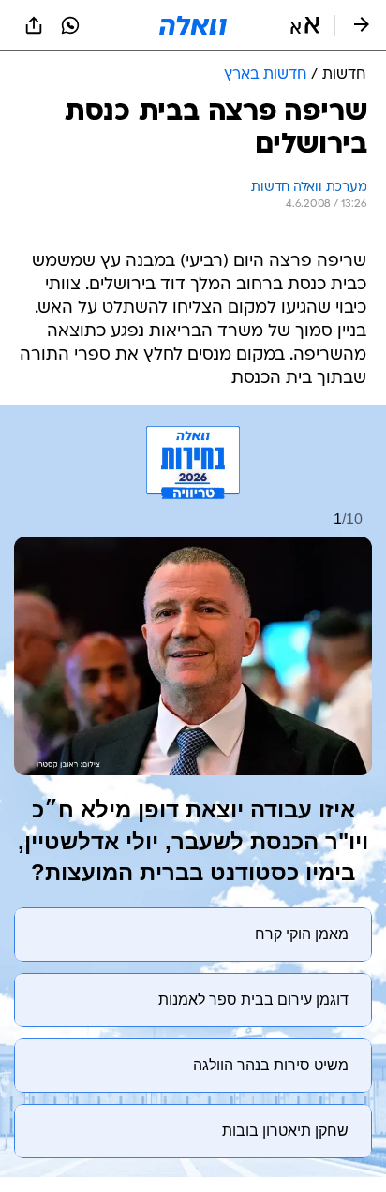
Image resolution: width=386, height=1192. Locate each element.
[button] (304, 25)
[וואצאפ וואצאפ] (70, 25)
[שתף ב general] (33, 25)
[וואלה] (193, 25)
